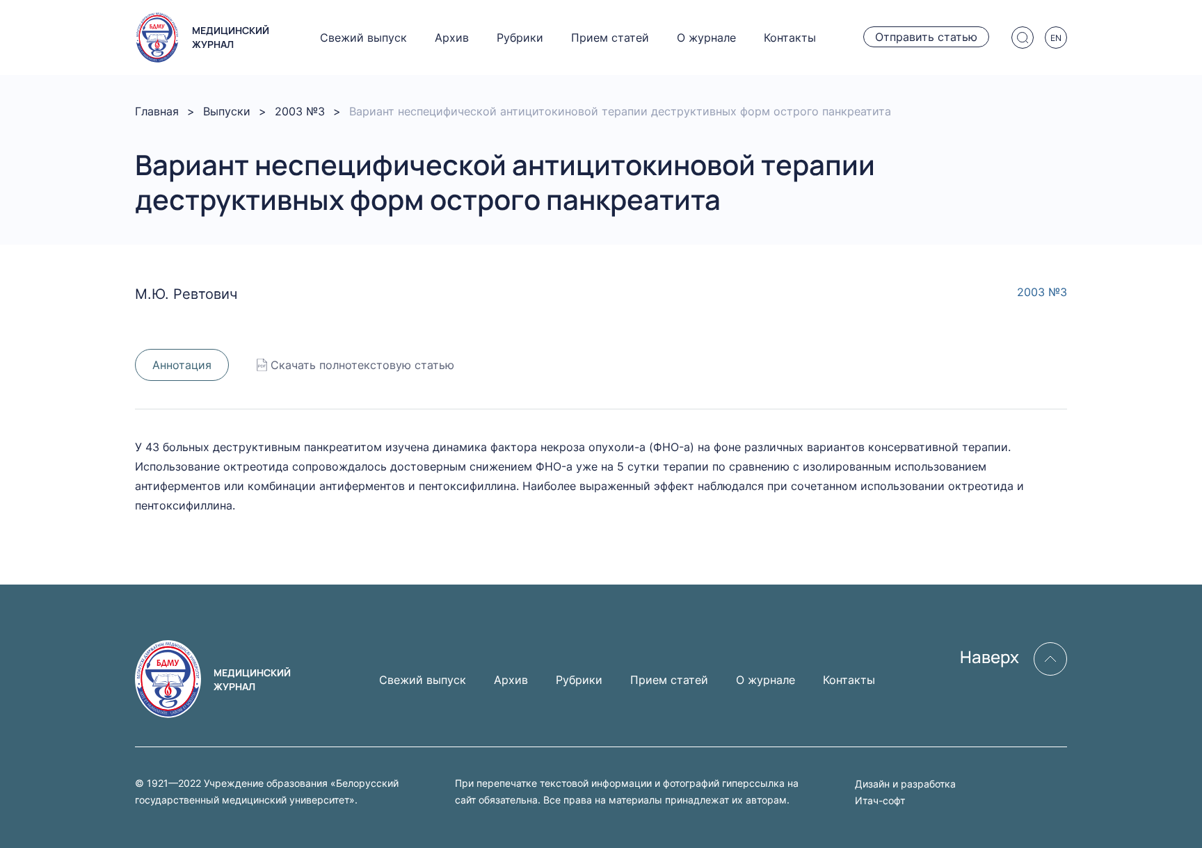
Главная (157, 111)
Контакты (790, 37)
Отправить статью (926, 37)
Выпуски (226, 111)
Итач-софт (880, 800)
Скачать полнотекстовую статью (362, 365)
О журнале (706, 37)
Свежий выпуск (363, 37)
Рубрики (520, 37)
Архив (452, 37)
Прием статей (610, 37)
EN (1055, 38)
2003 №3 (300, 111)
